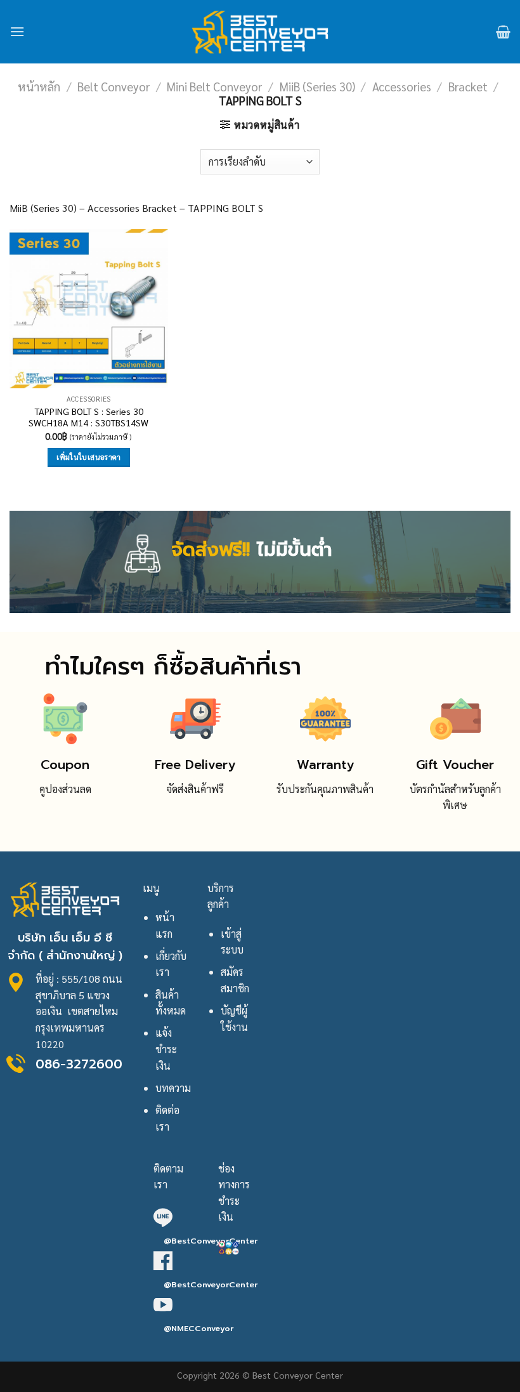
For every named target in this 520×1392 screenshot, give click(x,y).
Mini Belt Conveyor (214, 86)
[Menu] (17, 31)
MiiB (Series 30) (317, 86)
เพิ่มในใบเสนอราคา (88, 457)
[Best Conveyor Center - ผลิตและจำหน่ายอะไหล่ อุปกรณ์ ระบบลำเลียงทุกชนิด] (260, 31)
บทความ (173, 1087)
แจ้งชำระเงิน (166, 1049)
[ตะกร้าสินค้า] (503, 32)
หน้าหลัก (39, 86)
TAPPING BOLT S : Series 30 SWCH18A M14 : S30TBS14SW (88, 417)
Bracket (468, 86)
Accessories (401, 86)
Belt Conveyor (113, 86)
